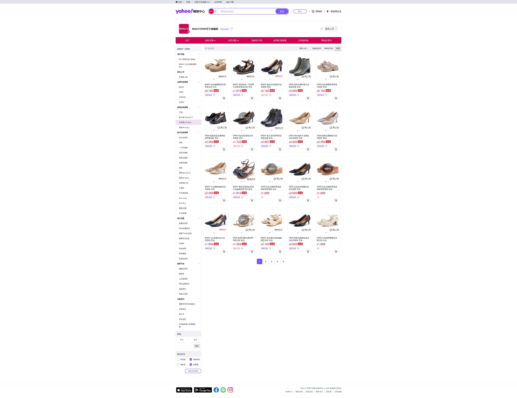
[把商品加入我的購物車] (224, 98)
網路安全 (319, 391)
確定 (197, 346)
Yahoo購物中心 (190, 11)
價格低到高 (316, 48)
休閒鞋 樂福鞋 (280, 40)
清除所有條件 (193, 371)
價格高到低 (328, 48)
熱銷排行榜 (256, 40)
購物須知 (309, 391)
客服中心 (289, 391)
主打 (187, 40)
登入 (300, 11)
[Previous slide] (205, 66)
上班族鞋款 (303, 40)
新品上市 (329, 28)
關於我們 (299, 391)
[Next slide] (226, 66)
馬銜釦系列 (326, 40)
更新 (339, 388)
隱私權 (328, 391)
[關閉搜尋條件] (215, 11)
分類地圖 (337, 391)
